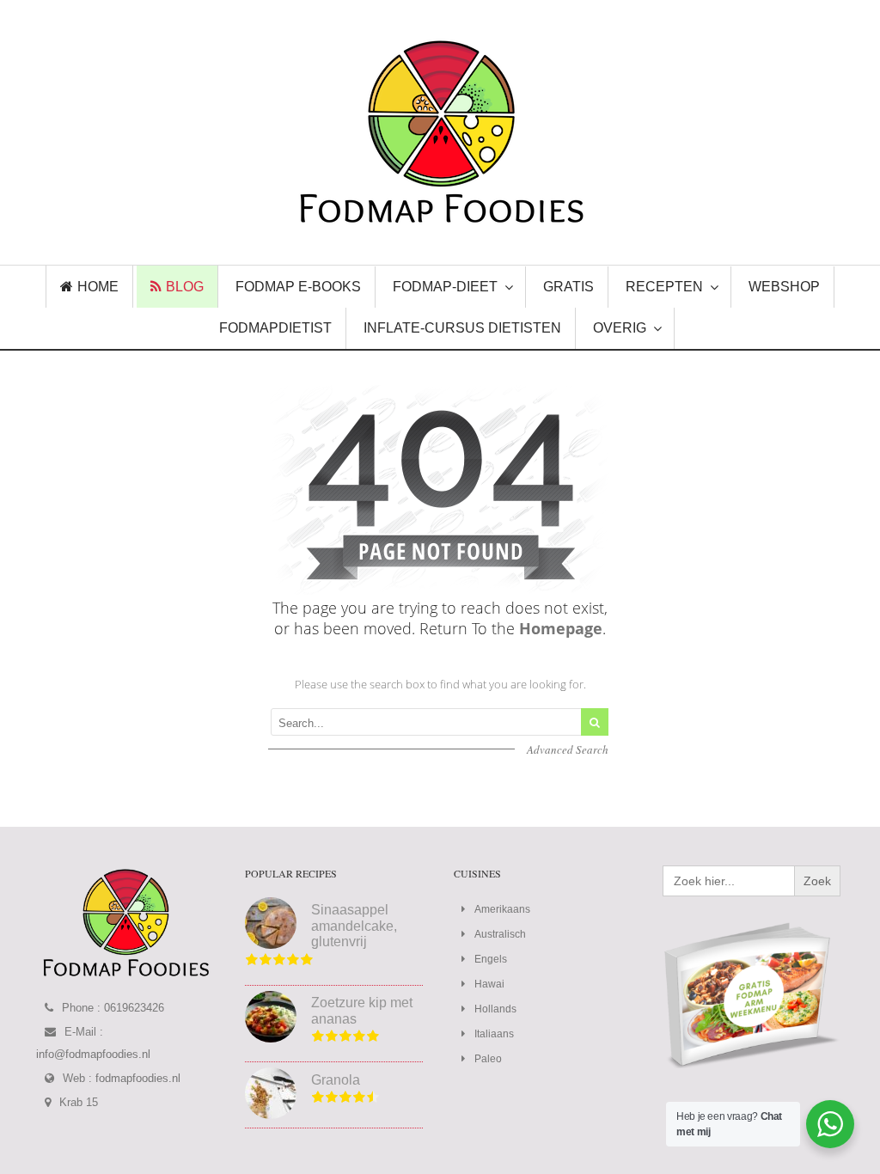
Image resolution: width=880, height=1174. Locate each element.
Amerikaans (502, 909)
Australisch (500, 934)
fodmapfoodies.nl (137, 1078)
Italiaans (494, 1034)
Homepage (560, 628)
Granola (335, 1080)
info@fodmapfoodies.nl (93, 1054)
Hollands (495, 1009)
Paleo (488, 1059)
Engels (490, 959)
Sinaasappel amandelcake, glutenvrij (354, 925)
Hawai (489, 984)
